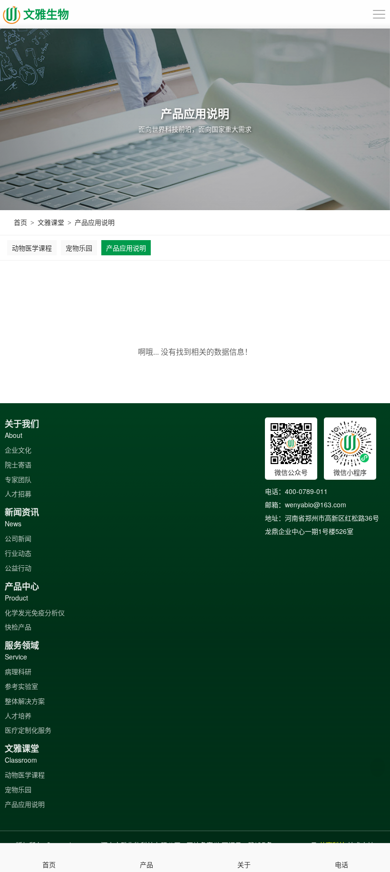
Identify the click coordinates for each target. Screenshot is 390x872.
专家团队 (18, 479)
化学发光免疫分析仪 (35, 612)
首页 (20, 222)
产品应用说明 (95, 222)
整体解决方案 (25, 701)
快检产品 (18, 626)
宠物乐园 (79, 247)
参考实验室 (21, 686)
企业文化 (18, 450)
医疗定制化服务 (28, 730)
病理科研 (18, 671)
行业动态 (18, 553)
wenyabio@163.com (315, 504)
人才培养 (18, 715)
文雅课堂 (51, 222)
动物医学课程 (32, 247)
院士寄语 (18, 464)
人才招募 (18, 493)
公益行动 (18, 567)
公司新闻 (18, 538)
